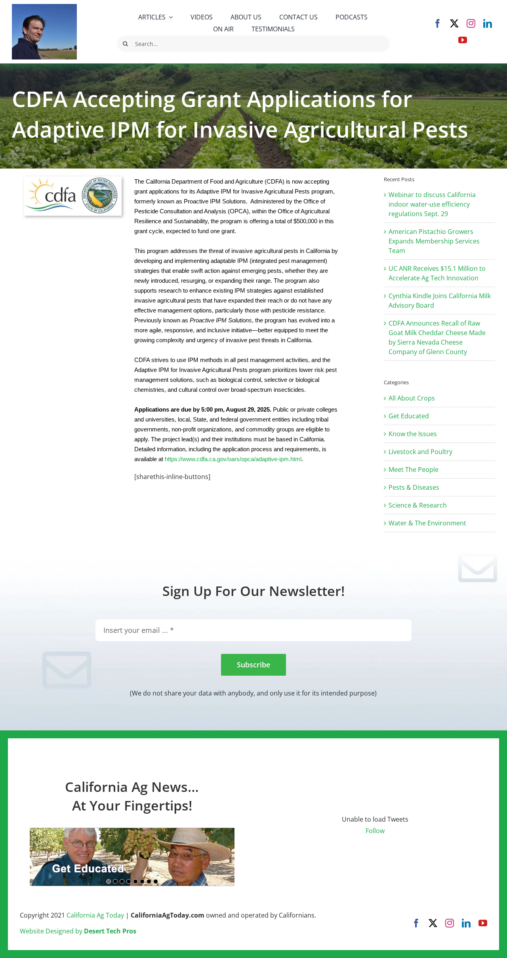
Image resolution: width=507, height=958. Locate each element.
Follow (375, 830)
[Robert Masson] (44, 7)
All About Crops (412, 398)
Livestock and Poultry (420, 451)
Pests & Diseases (414, 487)
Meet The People (413, 469)
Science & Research (418, 505)
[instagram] (471, 23)
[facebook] (437, 23)
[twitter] (454, 23)
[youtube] (462, 40)
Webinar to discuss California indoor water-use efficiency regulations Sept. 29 (432, 204)
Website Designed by (78, 931)
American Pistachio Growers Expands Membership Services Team (434, 241)
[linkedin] (487, 23)
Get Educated (409, 416)
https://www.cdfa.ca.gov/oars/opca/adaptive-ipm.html (233, 459)
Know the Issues (413, 433)
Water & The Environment (427, 523)
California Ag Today (95, 915)
